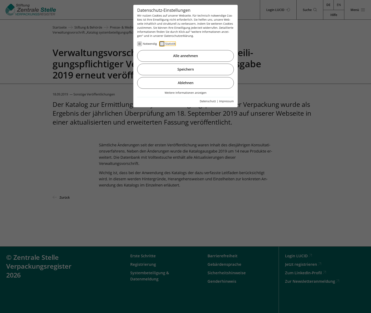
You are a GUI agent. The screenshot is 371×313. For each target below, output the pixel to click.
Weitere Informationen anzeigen (186, 92)
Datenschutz (208, 101)
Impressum (226, 101)
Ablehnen (185, 82)
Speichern (185, 69)
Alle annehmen (185, 55)
